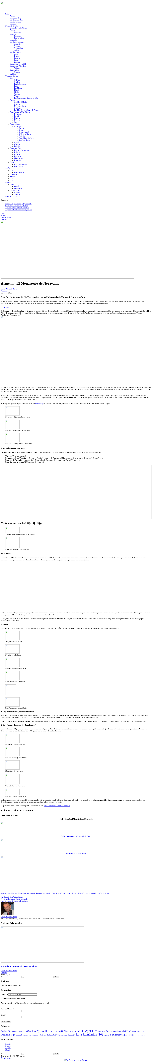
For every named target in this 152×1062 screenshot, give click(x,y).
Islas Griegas (18, 166)
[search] (23, 977)
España (7, 1044)
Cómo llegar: (5, 307)
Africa (12, 184)
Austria (16, 142)
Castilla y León (15, 52)
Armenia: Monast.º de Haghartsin (17, 208)
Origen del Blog (15, 18)
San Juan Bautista (55, 893)
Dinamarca (18, 114)
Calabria (17, 80)
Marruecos (18, 188)
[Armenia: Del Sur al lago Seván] (5, 867)
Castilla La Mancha (16, 42)
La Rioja (13, 74)
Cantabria (13, 40)
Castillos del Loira (20, 102)
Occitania (17, 108)
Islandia (17, 118)
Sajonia (21, 130)
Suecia (16, 122)
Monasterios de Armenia (26, 893)
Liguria (16, 90)
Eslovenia (17, 156)
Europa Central (15, 124)
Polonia (17, 146)
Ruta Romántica (24, 140)
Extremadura (14, 70)
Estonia (16, 116)
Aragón (12, 30)
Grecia (12, 162)
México (12, 176)
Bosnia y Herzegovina (22, 150)
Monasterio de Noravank (9, 893)
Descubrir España (11, 26)
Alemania (17, 126)
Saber (7, 14)
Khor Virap (39, 403)
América (8, 168)
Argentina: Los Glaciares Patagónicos (18, 210)
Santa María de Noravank (70, 893)
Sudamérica (119, 1034)
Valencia (17, 68)
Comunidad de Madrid (18, 64)
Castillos (33, 1031)
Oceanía (18, 1035)
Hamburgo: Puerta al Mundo (14, 899)
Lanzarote (17, 36)
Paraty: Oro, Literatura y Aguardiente (18, 204)
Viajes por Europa (11, 76)
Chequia (17, 144)
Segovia (17, 58)
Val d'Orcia (141, 1035)
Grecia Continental (20, 164)
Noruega (17, 120)
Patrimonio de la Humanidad (31, 1035)
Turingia (22, 136)
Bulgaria (17, 152)
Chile (12, 170)
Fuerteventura (19, 38)
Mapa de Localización (13, 196)
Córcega (17, 104)
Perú (11, 178)
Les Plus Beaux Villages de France (26, 110)
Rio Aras (46, 893)
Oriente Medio (15, 190)
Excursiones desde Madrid (118, 1031)
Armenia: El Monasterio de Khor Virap (19, 966)
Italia (11, 78)
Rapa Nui (53, 1035)
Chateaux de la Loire (76, 1031)
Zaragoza (17, 32)
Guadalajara (18, 48)
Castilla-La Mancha (19, 1031)
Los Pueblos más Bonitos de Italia (26, 98)
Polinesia (44, 1035)
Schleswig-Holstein (25, 134)
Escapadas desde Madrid (18, 28)
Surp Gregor (95, 893)
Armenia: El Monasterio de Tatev (14, 901)
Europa (7, 1046)
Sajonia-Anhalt (24, 132)
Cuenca (17, 46)
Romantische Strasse (67, 1035)
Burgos (16, 56)
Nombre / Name (7, 1009)
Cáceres (17, 72)
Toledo (16, 50)
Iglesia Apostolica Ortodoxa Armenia (57, 806)
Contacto (13, 24)
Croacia (17, 154)
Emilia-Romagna (20, 84)
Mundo (7, 182)
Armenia (17, 192)
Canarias (13, 34)
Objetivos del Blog (16, 20)
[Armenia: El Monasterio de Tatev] (6, 849)
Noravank (39, 893)
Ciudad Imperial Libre (26, 138)
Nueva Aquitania (20, 106)
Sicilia (16, 92)
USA (11, 180)
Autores (12, 16)
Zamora (17, 62)
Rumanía (17, 160)
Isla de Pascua (19, 172)
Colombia (13, 174)
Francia (12, 100)
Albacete (17, 44)
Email (3, 1015)
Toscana (17, 94)
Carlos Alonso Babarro (9, 289)
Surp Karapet (104, 893)
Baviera (21, 128)
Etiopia (101, 1031)
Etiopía (16, 186)
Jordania (17, 194)
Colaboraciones (15, 22)
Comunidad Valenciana (18, 66)
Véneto (16, 96)
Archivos (4, 986)
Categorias (4, 994)
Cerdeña (17, 82)
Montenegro (18, 158)
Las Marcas (18, 88)
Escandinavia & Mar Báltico (20, 112)
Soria (16, 60)
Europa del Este (15, 148)
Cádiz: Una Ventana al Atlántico (16, 206)
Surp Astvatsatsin (85, 893)
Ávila (16, 54)
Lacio (16, 86)
